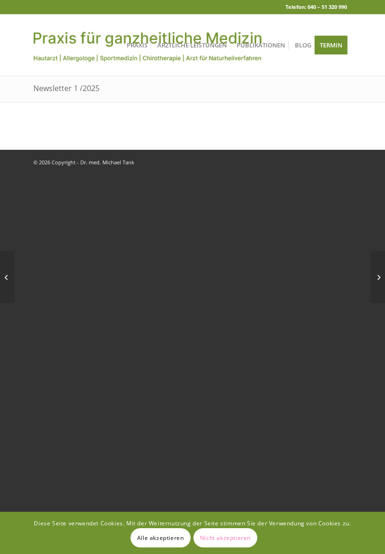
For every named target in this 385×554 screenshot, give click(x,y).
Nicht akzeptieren (225, 538)
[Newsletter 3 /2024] (7, 277)
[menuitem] (137, 45)
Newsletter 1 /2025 (66, 88)
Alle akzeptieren (160, 538)
